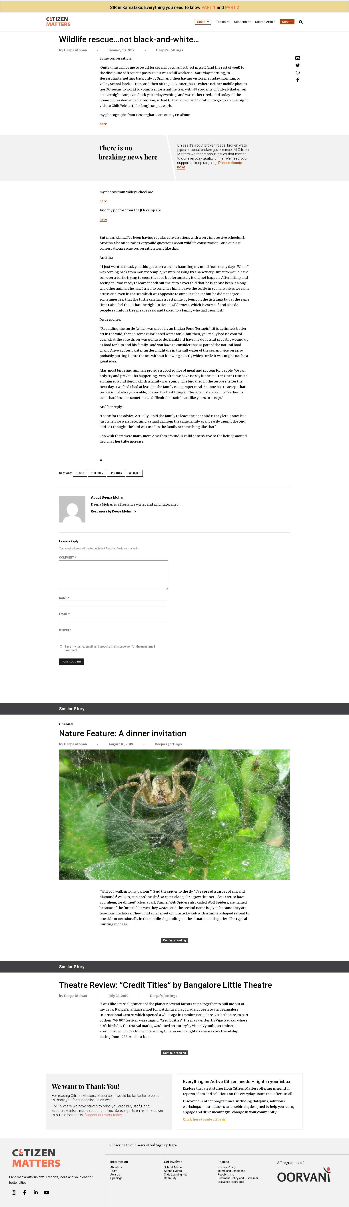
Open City (170, 1178)
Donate (287, 22)
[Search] (301, 22)
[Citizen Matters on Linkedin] (36, 1193)
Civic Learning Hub (176, 1174)
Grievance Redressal (231, 1182)
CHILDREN (97, 473)
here (103, 124)
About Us (116, 1167)
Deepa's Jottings (169, 50)
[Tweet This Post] (297, 65)
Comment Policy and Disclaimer (238, 1178)
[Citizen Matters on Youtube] (46, 1193)
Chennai (66, 724)
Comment (67, 557)
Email (64, 614)
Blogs (80, 473)
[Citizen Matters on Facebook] (25, 1193)
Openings (116, 1178)
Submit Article (265, 22)
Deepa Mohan (75, 50)
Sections (241, 22)
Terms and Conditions (231, 1171)
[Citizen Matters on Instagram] (14, 1193)
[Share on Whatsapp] (298, 72)
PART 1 (208, 7)
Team (113, 1171)
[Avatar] (72, 509)
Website (65, 630)
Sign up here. (167, 1145)
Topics (221, 22)
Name (64, 598)
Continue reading (174, 940)
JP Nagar (116, 473)
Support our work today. (104, 1115)
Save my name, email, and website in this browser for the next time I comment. (110, 648)
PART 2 (232, 7)
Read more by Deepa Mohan (112, 511)
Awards (115, 1174)
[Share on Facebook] (297, 80)
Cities (201, 22)
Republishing (226, 1174)
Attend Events (173, 1171)
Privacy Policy (227, 1167)
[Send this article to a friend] (297, 58)
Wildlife (134, 473)
